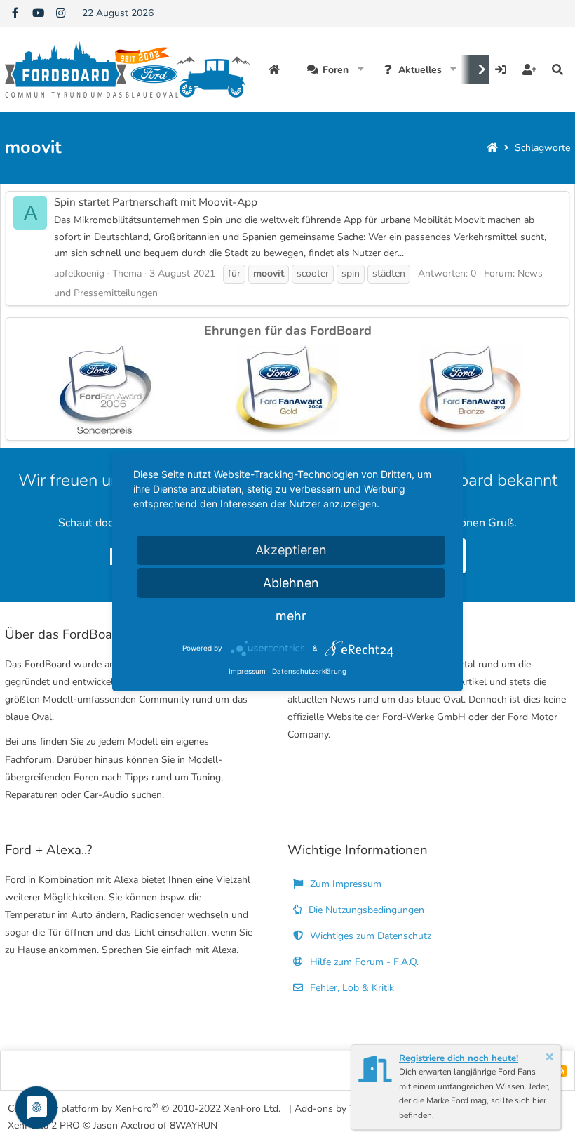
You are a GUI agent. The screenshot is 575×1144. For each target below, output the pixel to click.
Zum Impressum (344, 884)
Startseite (276, 69)
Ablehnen (291, 583)
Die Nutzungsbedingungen (365, 910)
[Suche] (557, 69)
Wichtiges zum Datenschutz (369, 936)
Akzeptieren (291, 550)
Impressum (247, 671)
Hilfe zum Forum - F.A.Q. (363, 962)
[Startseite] (492, 147)
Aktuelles (420, 70)
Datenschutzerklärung (309, 671)
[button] (360, 69)
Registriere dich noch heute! (458, 1058)
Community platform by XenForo (144, 1107)
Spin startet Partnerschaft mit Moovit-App (155, 201)
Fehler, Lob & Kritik (350, 988)
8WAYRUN (193, 1125)
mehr (291, 615)
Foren (336, 70)
